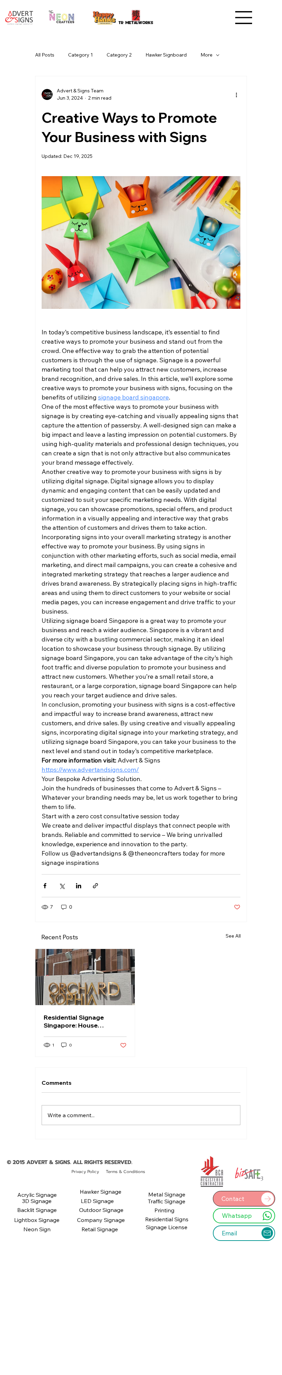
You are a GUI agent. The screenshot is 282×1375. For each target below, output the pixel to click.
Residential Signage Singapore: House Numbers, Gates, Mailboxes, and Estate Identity (77, 1021)
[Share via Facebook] (45, 885)
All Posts (44, 55)
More (206, 55)
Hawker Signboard (166, 55)
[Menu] (243, 17)
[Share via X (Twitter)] (61, 885)
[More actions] (236, 94)
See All (233, 936)
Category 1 (80, 55)
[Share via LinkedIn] (78, 885)
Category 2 (119, 55)
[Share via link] (95, 885)
